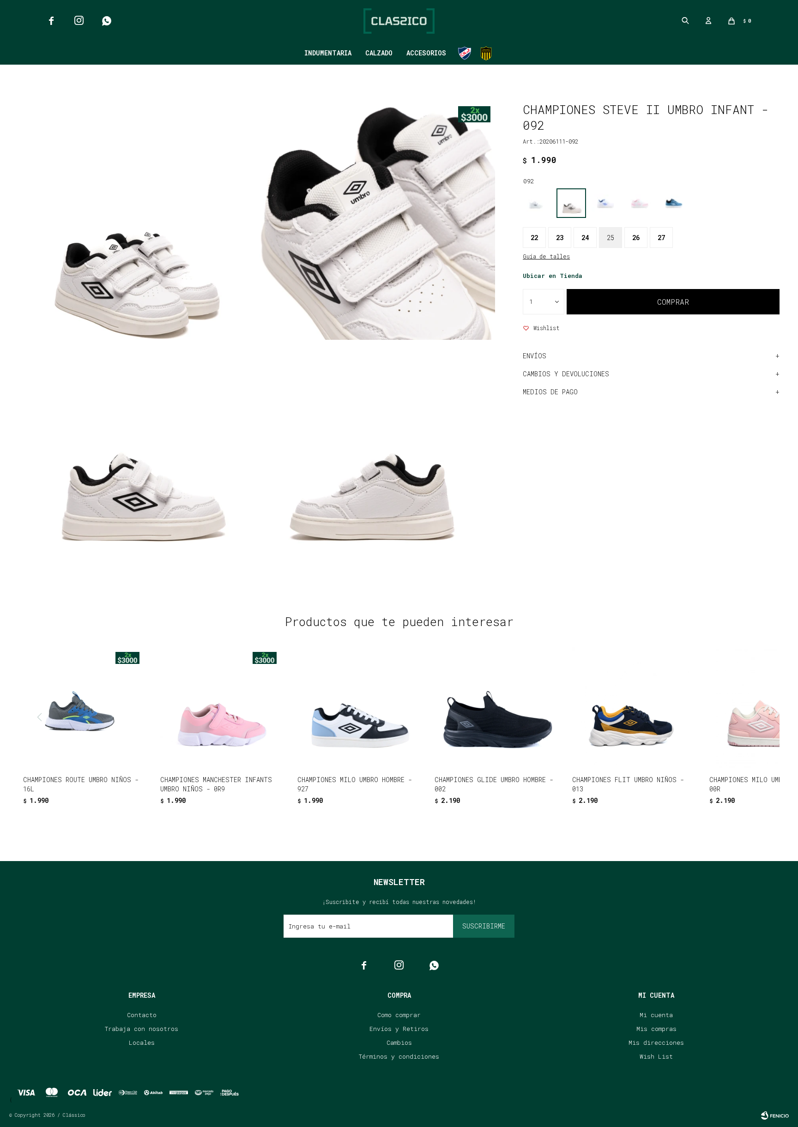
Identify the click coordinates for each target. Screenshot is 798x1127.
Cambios (399, 1042)
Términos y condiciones (399, 1056)
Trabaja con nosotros (141, 1029)
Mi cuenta (656, 1015)
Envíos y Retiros (399, 1029)
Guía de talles (546, 256)
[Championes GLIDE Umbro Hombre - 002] (495, 707)
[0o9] (674, 203)
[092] (571, 203)
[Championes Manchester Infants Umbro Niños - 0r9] (220, 707)
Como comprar (399, 1015)
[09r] (639, 203)
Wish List (656, 1056)
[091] (537, 203)
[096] (605, 203)
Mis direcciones (656, 1042)
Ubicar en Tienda (552, 275)
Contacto (142, 1015)
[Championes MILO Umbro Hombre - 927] (357, 707)
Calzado (379, 52)
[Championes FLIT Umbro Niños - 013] (632, 707)
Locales (142, 1042)
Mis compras (656, 1029)
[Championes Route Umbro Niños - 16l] (83, 707)
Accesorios (426, 52)
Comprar (673, 302)
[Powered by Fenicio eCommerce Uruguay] (775, 1115)
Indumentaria (327, 52)
